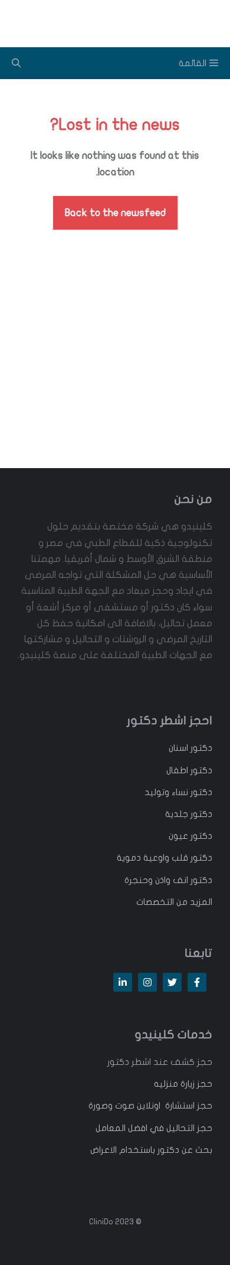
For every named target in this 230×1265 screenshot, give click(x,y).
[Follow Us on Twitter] (172, 982)
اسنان (178, 748)
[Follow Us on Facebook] (197, 982)
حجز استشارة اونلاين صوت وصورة (150, 1105)
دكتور (200, 748)
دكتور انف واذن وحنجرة (168, 880)
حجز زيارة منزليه (183, 1084)
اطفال (177, 770)
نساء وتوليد (166, 792)
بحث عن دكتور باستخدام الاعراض (151, 1150)
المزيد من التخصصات (174, 902)
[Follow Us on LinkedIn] (122, 982)
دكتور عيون (190, 836)
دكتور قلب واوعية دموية (164, 857)
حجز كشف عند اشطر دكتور (159, 1062)
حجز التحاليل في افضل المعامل (154, 1128)
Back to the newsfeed (115, 212)
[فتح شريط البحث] (16, 63)
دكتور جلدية (188, 814)
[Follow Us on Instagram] (147, 982)
